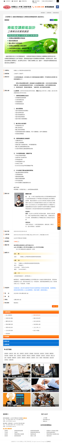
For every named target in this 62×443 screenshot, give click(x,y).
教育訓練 (43, 12)
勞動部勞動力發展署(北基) (53, 434)
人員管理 (19, 357)
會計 (18, 353)
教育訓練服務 (49, 7)
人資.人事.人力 (36, 327)
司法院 (6, 432)
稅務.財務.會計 (36, 315)
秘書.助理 (11, 359)
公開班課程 (7, 312)
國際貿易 (51, 353)
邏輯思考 (28, 357)
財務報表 (6, 353)
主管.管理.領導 (9, 330)
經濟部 (6, 430)
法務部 (16, 432)
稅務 (15, 353)
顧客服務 (38, 355)
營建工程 (28, 355)
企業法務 (19, 355)
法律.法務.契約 (36, 321)
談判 (5, 357)
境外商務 (6, 355)
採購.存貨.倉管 (36, 318)
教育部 (6, 434)
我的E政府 (49, 435)
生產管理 (33, 357)
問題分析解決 (46, 357)
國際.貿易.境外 (9, 321)
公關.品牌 (48, 355)
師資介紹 (6, 341)
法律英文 (6, 359)
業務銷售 (33, 355)
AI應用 (40, 357)
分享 (52, 20)
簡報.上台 (53, 355)
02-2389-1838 (39, 7)
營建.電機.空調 (9, 324)
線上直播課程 (9, 315)
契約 (15, 355)
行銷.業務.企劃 (36, 324)
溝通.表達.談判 (9, 327)
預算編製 (31, 353)
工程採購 (47, 353)
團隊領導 (14, 357)
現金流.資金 (36, 353)
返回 (59, 228)
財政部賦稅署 (17, 435)
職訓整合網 (33, 434)
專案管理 (23, 357)
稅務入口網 (33, 435)
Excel (37, 357)
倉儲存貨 (42, 353)
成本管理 (26, 353)
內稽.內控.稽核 (9, 318)
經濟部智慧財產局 (51, 432)
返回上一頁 (55, 306)
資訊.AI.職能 (36, 330)
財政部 (6, 435)
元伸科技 (48, 441)
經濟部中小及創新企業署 (52, 430)
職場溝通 (9, 357)
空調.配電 (24, 355)
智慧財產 (11, 355)
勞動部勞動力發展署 (19, 434)
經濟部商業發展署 (18, 430)
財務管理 (22, 353)
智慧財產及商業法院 (35, 432)
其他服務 (6, 336)
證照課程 (8, 333)
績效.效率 (52, 357)
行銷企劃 (43, 355)
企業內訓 (6, 344)
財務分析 (11, 353)
